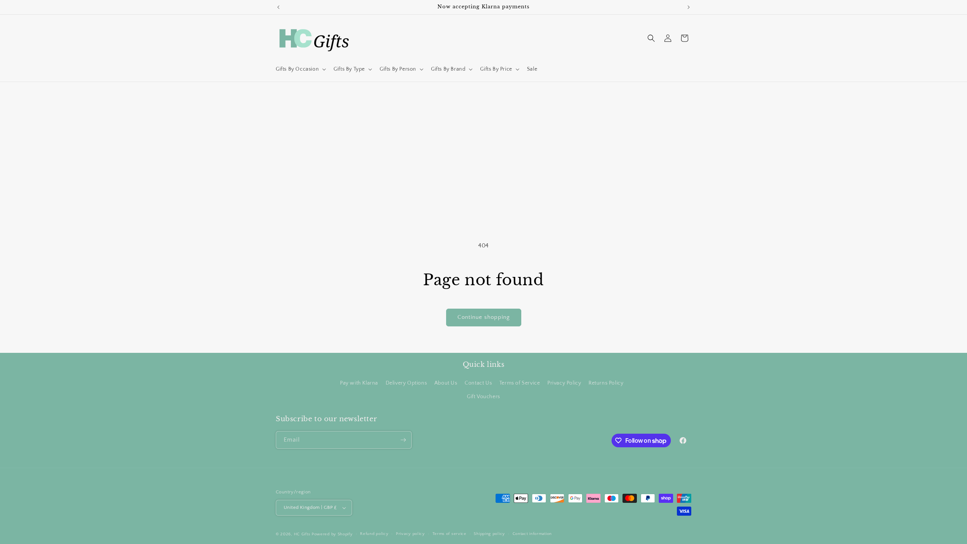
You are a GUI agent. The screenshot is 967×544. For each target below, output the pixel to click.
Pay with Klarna (359, 383)
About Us (445, 383)
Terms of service (450, 534)
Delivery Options (406, 383)
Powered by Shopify (332, 534)
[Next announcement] (688, 7)
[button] (300, 69)
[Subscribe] (403, 440)
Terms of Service (519, 383)
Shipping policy (489, 534)
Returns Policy (606, 383)
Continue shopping (483, 317)
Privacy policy (410, 534)
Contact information (532, 534)
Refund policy (374, 534)
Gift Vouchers (483, 397)
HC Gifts (302, 534)
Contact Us (478, 383)
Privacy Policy (564, 383)
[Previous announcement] (278, 7)
